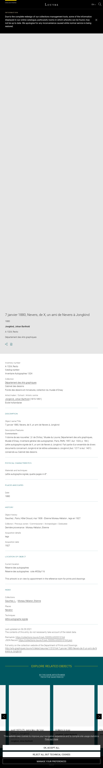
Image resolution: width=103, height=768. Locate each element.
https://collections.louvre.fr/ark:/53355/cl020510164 (40, 637)
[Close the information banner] (96, 20)
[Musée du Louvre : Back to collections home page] (51, 4)
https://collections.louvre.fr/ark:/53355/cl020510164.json (45, 640)
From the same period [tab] (52, 677)
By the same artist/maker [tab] (52, 675)
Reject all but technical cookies (51, 754)
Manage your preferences (51, 761)
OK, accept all (52, 748)
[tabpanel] (51, 716)
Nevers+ (9, 610)
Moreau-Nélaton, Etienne (29, 601)
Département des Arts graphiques (20, 382)
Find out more (51, 739)
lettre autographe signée (16, 619)
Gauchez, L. (10, 601)
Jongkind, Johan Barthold (17, 326)
